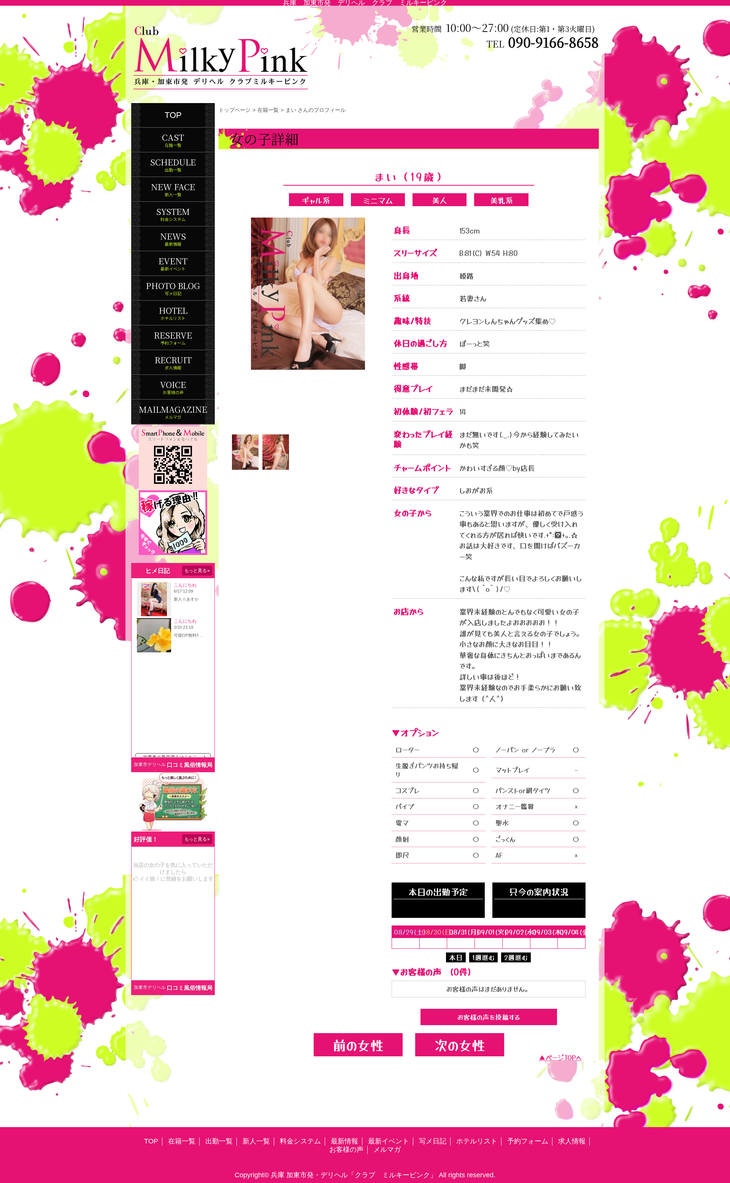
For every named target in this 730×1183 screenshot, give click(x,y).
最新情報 (344, 1141)
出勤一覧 (219, 1141)
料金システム (300, 1141)
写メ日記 (432, 1141)
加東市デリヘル (150, 764)
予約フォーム (527, 1141)
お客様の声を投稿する (488, 1017)
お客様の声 (346, 1149)
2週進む (516, 957)
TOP (173, 115)
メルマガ (387, 1149)
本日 (456, 957)
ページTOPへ (564, 1057)
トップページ (235, 110)
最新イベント (388, 1141)
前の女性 (358, 1044)
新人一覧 (256, 1141)
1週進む (483, 957)
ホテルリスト (476, 1141)
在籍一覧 (268, 110)
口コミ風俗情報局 (190, 765)
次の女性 (459, 1044)
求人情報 (572, 1141)
